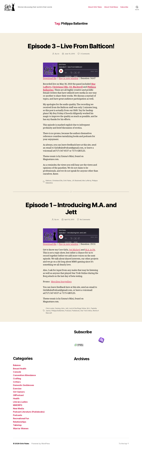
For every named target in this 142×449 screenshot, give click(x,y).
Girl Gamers (19, 392)
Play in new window (68, 78)
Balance (17, 365)
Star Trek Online (86, 311)
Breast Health (19, 368)
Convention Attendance (24, 375)
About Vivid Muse (111, 7)
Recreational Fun (21, 418)
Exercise (17, 388)
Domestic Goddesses (23, 385)
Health (16, 398)
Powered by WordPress (40, 444)
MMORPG (17, 405)
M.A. (88, 308)
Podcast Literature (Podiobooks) (29, 412)
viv (58, 54)
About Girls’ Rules (95, 7)
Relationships (19, 422)
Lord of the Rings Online (77, 308)
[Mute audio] (67, 72)
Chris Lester (50, 308)
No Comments (85, 219)
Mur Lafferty (86, 180)
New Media (18, 408)
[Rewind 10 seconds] (71, 72)
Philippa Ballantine (57, 311)
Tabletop (17, 425)
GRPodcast (18, 395)
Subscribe (124, 7)
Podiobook (76, 311)
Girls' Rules (67, 180)
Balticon (48, 180)
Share (76, 76)
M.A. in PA (90, 250)
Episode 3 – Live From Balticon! (71, 46)
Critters (17, 382)
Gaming (57, 308)
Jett (66, 308)
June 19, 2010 (70, 54)
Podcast (68, 311)
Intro (63, 308)
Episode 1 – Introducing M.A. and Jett (71, 208)
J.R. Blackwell (76, 87)
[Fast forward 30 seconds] (80, 72)
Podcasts (17, 415)
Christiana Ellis (60, 87)
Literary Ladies (20, 402)
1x (75, 72)
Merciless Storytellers (61, 281)
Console (17, 372)
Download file (50, 78)
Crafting (17, 378)
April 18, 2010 (69, 219)
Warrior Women (20, 428)
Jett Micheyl (74, 250)
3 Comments (85, 54)
